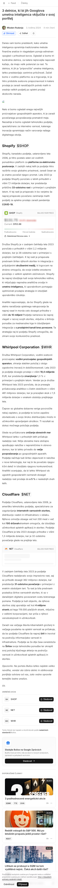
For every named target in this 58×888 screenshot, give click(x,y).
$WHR (46, 347)
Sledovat (47, 699)
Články (24, 3)
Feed (13, 3)
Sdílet (25, 33)
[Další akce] (51, 803)
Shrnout (10, 33)
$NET (25, 494)
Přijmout (22, 884)
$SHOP (23, 146)
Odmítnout (9, 884)
